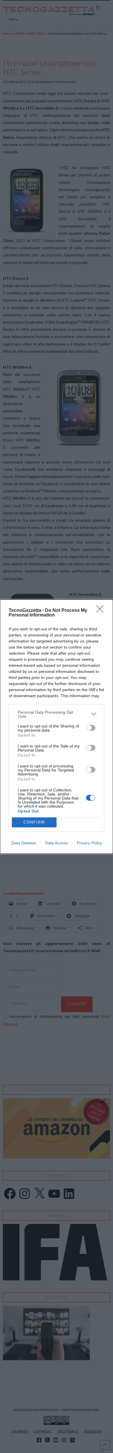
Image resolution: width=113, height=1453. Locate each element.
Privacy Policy (89, 843)
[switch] (90, 728)
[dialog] (56, 726)
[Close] (101, 610)
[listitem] (56, 714)
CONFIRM (34, 822)
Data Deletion (23, 843)
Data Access (56, 843)
